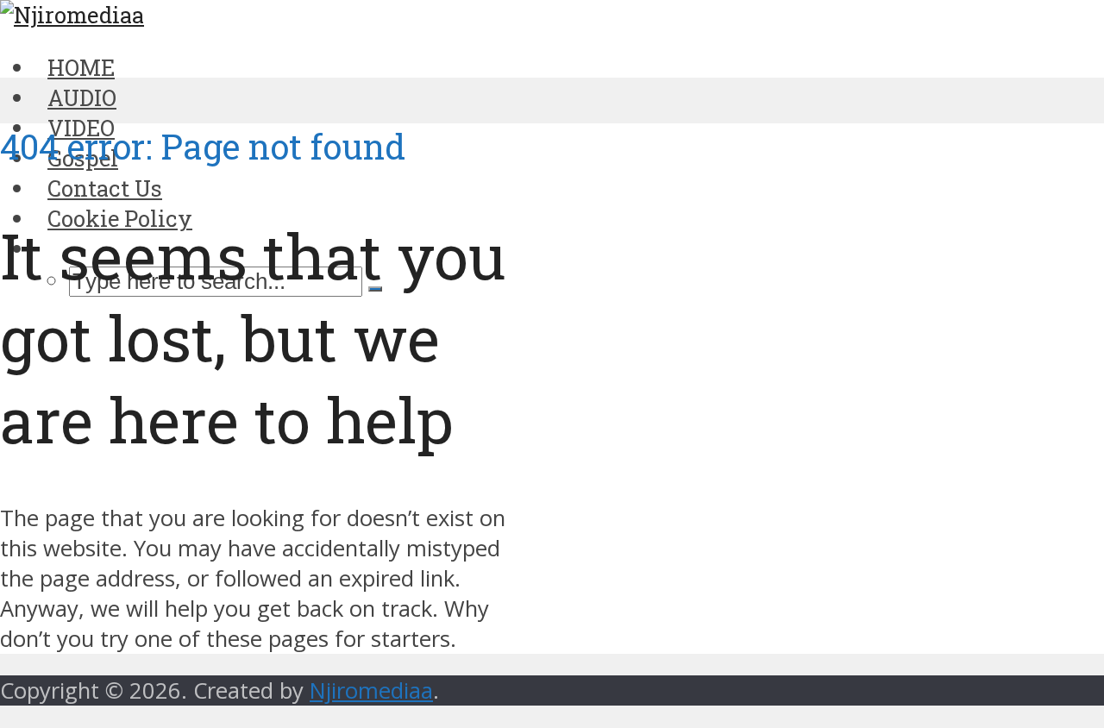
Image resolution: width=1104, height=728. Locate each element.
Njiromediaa (371, 690)
